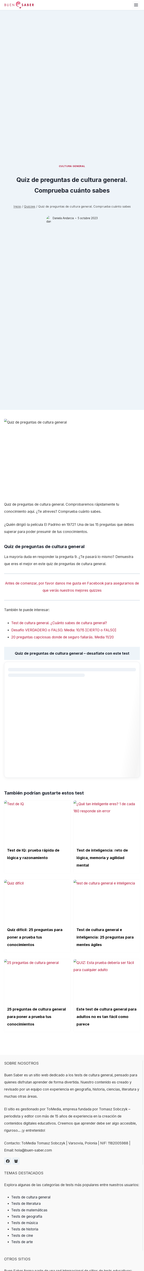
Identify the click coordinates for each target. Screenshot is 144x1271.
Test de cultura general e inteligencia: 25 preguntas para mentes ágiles (105, 937)
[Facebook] (7, 1161)
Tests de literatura (26, 1203)
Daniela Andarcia (63, 218)
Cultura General (72, 166)
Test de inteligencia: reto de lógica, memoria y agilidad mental (102, 857)
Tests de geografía (26, 1216)
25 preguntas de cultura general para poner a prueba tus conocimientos (36, 1016)
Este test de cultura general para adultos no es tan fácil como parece (106, 1016)
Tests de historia (24, 1229)
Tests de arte (22, 1242)
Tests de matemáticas (29, 1210)
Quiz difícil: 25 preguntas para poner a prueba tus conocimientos (34, 937)
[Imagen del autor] (48, 218)
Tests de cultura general (30, 1197)
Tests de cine (22, 1235)
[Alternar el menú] (136, 5)
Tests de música (24, 1223)
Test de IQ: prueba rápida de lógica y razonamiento (33, 854)
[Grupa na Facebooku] (16, 1161)
